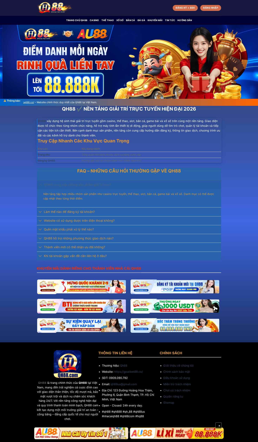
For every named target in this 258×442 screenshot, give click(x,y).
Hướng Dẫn (184, 20)
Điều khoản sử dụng (176, 378)
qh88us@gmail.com (124, 384)
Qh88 (123, 365)
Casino (94, 20)
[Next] (248, 61)
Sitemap (168, 402)
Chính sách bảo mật (176, 371)
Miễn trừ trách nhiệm (177, 384)
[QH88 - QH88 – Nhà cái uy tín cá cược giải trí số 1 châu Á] (54, 8)
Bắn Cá (130, 20)
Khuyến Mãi (155, 20)
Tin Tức (170, 20)
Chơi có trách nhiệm (176, 390)
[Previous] (9, 61)
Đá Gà (141, 20)
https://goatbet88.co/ (128, 371)
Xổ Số (120, 20)
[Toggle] (40, 184)
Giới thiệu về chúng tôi (178, 365)
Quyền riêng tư (173, 396)
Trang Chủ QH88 (76, 20)
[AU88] (81, 433)
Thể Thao (107, 20)
